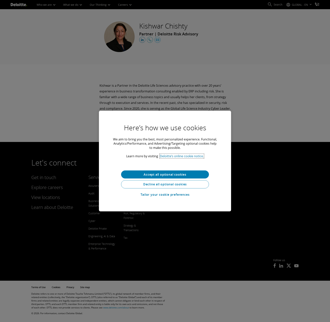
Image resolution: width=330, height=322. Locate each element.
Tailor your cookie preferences (165, 194)
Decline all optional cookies (165, 184)
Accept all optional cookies (165, 174)
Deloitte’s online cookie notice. (182, 156)
